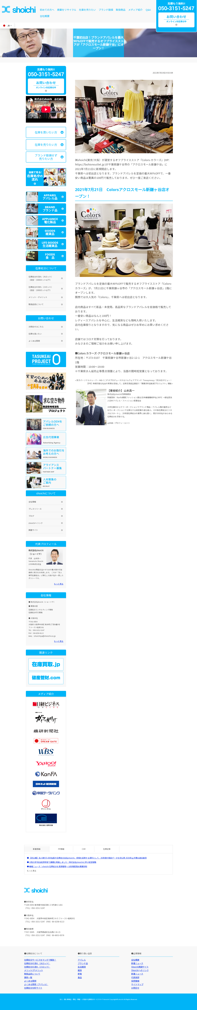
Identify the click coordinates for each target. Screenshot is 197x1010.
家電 (80, 973)
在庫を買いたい (35, 333)
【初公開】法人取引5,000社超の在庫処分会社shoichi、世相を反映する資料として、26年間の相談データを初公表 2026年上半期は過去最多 (88, 857)
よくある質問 (34, 340)
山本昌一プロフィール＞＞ (118, 423)
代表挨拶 (135, 977)
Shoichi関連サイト (140, 966)
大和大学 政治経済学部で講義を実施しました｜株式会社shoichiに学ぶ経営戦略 (62, 862)
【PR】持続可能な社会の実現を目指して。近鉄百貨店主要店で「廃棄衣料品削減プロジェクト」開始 (129, 383)
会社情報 (32, 501)
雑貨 (80, 970)
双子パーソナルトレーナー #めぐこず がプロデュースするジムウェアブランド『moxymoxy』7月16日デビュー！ (124, 380)
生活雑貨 (82, 966)
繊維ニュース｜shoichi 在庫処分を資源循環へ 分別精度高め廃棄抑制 (58, 866)
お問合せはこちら (36, 326)
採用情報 (135, 980)
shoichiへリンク (36, 523)
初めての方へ (47, 9)
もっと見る (58, 584)
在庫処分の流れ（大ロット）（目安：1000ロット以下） (41, 278)
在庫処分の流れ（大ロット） (37, 963)
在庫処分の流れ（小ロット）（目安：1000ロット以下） (41, 289)
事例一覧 (28, 977)
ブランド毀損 (106, 9)
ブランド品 (83, 963)
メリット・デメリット (38, 297)
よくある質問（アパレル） (36, 984)
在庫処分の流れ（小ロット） (37, 966)
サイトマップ (137, 984)
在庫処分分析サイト (33, 987)
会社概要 (44, 16)
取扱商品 (120, 9)
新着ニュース (137, 963)
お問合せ (135, 987)
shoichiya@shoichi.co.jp (45, 636)
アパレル (82, 959)
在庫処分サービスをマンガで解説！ (40, 959)
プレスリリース (35, 508)
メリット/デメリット (33, 970)
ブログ (31, 516)
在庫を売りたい (87, 9)
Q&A (148, 9)
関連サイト (33, 530)
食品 (80, 977)
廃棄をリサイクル (66, 9)
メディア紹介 (135, 9)
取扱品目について (36, 304)
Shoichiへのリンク (140, 970)
